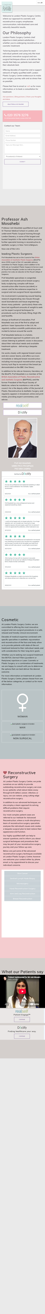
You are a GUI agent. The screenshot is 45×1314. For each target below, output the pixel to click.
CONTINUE (22, 1019)
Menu (40, 3)
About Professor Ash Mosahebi (16, 104)
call (29, 86)
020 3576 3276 (17, 115)
